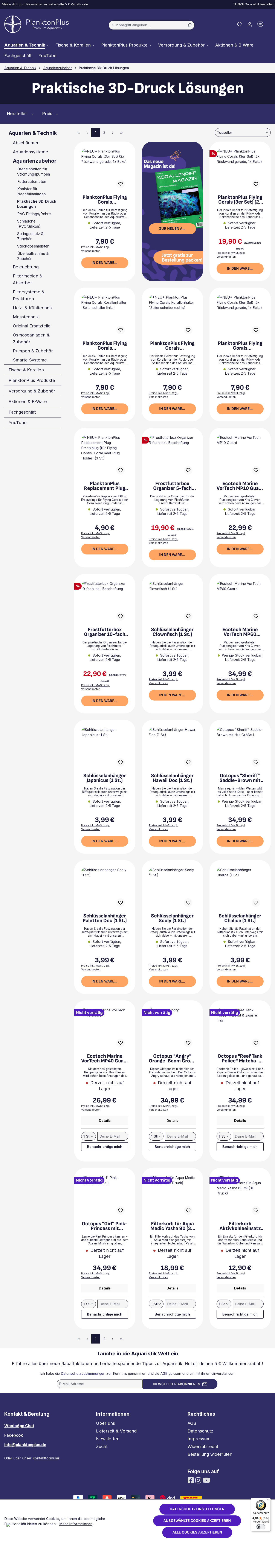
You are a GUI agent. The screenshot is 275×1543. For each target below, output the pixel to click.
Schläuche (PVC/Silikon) (28, 224)
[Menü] (268, 1500)
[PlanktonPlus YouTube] (206, 1480)
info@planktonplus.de (25, 1444)
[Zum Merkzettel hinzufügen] (120, 184)
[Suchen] (189, 25)
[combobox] (146, 25)
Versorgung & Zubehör (32, 391)
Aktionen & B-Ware (28, 401)
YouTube (18, 422)
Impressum (199, 1438)
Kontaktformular (46, 1458)
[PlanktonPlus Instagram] (199, 1480)
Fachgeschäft (22, 412)
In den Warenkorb (109, 262)
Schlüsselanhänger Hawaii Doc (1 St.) (172, 778)
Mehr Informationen (75, 1524)
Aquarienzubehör (35, 161)
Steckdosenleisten (33, 246)
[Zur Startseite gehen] (36, 24)
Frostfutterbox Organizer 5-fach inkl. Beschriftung (172, 486)
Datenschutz (200, 1431)
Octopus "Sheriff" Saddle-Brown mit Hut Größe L (240, 778)
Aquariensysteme (30, 151)
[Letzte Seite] (121, 132)
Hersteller (17, 113)
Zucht (102, 1446)
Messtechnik (26, 316)
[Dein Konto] (249, 24)
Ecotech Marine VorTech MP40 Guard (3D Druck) (104, 1058)
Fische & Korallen (26, 369)
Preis (47, 113)
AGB (164, 1373)
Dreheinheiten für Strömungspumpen (33, 171)
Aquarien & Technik (33, 133)
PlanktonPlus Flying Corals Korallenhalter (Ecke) (240, 345)
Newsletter (107, 1438)
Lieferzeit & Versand (116, 1431)
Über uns (105, 1423)
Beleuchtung (26, 266)
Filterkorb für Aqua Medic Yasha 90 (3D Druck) (172, 1226)
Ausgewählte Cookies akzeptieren (197, 1520)
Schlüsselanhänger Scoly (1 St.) (172, 918)
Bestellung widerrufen (210, 1454)
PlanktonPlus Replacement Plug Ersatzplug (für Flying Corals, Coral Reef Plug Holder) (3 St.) (104, 486)
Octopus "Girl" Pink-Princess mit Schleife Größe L (105, 1226)
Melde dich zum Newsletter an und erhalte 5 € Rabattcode (44, 4)
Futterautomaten (31, 181)
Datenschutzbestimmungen (83, 1373)
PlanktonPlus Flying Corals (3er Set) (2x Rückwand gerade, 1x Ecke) (240, 199)
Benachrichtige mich (104, 1146)
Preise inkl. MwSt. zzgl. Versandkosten (95, 248)
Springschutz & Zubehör (30, 236)
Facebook (13, 1435)
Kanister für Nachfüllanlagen (31, 191)
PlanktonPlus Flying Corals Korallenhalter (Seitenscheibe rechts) (172, 345)
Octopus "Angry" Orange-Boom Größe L (172, 1058)
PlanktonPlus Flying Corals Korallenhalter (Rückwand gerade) (104, 199)
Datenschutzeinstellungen (197, 1509)
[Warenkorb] (263, 25)
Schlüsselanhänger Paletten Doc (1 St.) (105, 918)
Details (105, 1120)
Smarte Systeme (30, 360)
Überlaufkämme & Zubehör (33, 256)
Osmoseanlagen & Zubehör (31, 338)
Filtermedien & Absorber (27, 279)
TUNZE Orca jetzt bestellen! (252, 4)
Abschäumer (26, 142)
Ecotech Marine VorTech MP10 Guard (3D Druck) (240, 486)
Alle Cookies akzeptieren (197, 1532)
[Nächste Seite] (112, 132)
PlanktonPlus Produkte (32, 380)
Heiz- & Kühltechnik (33, 307)
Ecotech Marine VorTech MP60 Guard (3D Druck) (240, 632)
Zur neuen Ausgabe (177, 228)
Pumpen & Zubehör (33, 350)
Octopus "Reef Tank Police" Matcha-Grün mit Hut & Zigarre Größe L (240, 1058)
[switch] (261, 1526)
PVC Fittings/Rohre (34, 214)
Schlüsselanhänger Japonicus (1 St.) (104, 778)
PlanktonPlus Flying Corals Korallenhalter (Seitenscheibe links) (104, 345)
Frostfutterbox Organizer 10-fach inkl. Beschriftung (104, 632)
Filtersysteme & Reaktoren (28, 295)
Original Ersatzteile (31, 326)
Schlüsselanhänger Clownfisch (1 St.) (172, 632)
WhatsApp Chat (19, 1425)
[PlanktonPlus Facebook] (191, 1480)
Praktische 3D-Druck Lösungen (36, 204)
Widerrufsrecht (203, 1446)
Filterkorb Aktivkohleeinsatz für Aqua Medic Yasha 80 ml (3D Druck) (240, 1226)
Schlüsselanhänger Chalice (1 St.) (240, 918)
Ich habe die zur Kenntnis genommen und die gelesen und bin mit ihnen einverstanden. (137, 1373)
